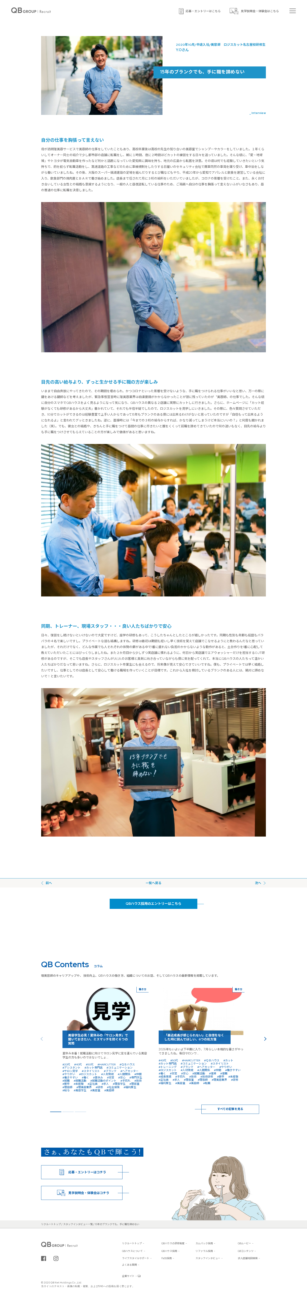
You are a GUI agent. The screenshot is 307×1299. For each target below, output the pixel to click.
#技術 (138, 1081)
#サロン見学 (70, 1071)
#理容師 (67, 1087)
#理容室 (134, 1084)
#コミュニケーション (120, 1067)
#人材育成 (107, 1074)
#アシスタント (71, 1067)
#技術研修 (206, 1076)
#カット (228, 1060)
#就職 (66, 1081)
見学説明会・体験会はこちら (260, 11)
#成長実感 (165, 1076)
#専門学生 (135, 1077)
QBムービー (244, 1243)
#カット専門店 (93, 1067)
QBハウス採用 (169, 1251)
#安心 (121, 1077)
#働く (85, 1077)
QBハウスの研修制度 (173, 1243)
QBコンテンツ (246, 1251)
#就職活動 (80, 1081)
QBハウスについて (132, 1251)
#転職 (206, 1083)
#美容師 (109, 1090)
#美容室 (95, 1090)
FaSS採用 (166, 1258)
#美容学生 (80, 1090)
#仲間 (138, 1074)
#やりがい (68, 1074)
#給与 (66, 1090)
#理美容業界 (84, 1087)
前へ (49, 883)
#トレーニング (168, 1067)
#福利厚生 (130, 1087)
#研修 (99, 1087)
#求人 (105, 1084)
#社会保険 (113, 1087)
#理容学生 (119, 1084)
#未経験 (79, 1084)
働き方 (142, 989)
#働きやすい (70, 1077)
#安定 (110, 1077)
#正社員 (93, 1084)
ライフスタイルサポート (135, 1258)
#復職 (223, 1073)
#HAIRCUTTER (107, 1064)
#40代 (78, 1064)
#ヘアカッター (129, 1071)
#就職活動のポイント (103, 1081)
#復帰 (212, 1073)
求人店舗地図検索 (248, 1258)
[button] (265, 1039)
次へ (258, 883)
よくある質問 (129, 1264)
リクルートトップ (132, 1243)
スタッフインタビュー (208, 1258)
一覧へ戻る (153, 883)
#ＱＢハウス (127, 1064)
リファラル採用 (204, 1251)
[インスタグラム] (55, 1258)
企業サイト (128, 1276)
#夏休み (98, 1077)
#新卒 (66, 1084)
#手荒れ (125, 1081)
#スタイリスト (91, 1071)
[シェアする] (43, 1258)
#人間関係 (124, 1074)
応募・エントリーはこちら (203, 11)
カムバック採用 (204, 1243)
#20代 (66, 1064)
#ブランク (110, 1071)
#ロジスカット (88, 1074)
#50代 (89, 1064)
